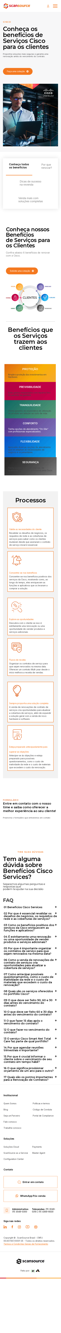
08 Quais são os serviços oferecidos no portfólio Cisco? (28, 993)
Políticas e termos (41, 1103)
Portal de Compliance (43, 1115)
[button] (30, 907)
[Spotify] (35, 1227)
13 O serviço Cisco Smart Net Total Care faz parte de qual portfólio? (27, 1040)
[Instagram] (19, 1227)
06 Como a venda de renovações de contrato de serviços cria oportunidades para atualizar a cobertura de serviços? (29, 964)
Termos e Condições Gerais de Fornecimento (26, 1244)
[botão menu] (55, 6)
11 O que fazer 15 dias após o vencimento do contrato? (23, 1022)
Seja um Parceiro (12, 1115)
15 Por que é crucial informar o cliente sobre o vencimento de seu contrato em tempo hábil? (28, 1059)
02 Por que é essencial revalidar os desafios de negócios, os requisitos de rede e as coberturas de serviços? (30, 916)
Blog (6, 1109)
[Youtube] (27, 1226)
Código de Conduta (42, 1109)
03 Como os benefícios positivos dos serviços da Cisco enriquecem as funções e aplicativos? (29, 927)
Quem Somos (10, 1103)
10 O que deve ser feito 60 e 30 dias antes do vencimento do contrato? (28, 1013)
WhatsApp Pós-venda (32, 1195)
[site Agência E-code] (33, 1270)
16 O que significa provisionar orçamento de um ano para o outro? (29, 1070)
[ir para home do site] (17, 6)
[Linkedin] (5, 1227)
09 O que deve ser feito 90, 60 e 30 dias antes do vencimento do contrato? (28, 1003)
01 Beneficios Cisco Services (23, 907)
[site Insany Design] (38, 1270)
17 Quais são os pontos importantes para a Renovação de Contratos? (28, 1078)
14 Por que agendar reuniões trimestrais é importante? (24, 1049)
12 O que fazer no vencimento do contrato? (26, 1031)
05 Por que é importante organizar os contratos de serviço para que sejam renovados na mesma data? (27, 951)
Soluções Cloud (11, 1147)
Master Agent (38, 1153)
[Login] (48, 5)
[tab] (19, 166)
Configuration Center (14, 1159)
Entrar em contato (33, 1182)
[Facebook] (12, 1226)
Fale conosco (10, 1121)
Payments (37, 1147)
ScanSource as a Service (16, 1153)
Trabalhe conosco (12, 1128)
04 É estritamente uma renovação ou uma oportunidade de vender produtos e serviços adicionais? (27, 939)
